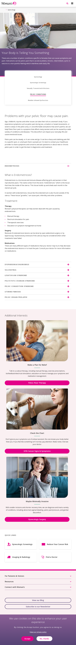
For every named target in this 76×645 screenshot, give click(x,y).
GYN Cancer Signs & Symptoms (37, 451)
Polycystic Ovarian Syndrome (20, 281)
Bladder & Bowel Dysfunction (38, 100)
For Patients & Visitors (14, 576)
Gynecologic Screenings (38, 83)
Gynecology (11, 10)
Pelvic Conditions (38, 94)
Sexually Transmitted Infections (38, 88)
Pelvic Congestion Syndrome (19, 286)
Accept (27, 638)
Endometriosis (12, 166)
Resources (9, 581)
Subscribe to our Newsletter (38, 606)
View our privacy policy (38, 632)
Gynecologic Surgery (37, 519)
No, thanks (44, 638)
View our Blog (38, 600)
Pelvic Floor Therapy (37, 383)
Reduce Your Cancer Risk (57, 544)
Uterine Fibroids (13, 292)
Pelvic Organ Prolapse (16, 297)
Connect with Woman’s (15, 587)
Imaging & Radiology (21, 557)
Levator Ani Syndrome (16, 275)
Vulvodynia (10, 270)
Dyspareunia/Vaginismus (17, 264)
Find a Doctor (51, 557)
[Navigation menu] (72, 3)
